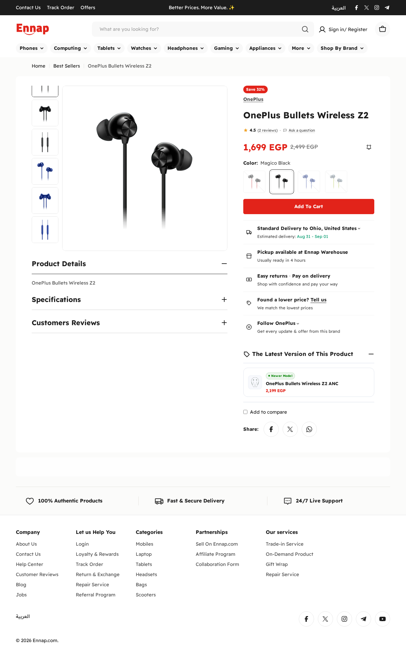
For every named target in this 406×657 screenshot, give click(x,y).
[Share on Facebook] (271, 429)
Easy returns (272, 276)
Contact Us (28, 7)
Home (38, 66)
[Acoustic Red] (254, 182)
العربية (339, 7)
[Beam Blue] (309, 182)
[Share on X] (290, 429)
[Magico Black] (282, 182)
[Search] (305, 29)
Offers (88, 7)
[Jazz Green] (336, 182)
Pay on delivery (311, 276)
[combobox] (203, 29)
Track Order (60, 7)
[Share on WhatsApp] (309, 429)
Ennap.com (45, 640)
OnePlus (253, 99)
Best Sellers (66, 66)
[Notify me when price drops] (368, 147)
